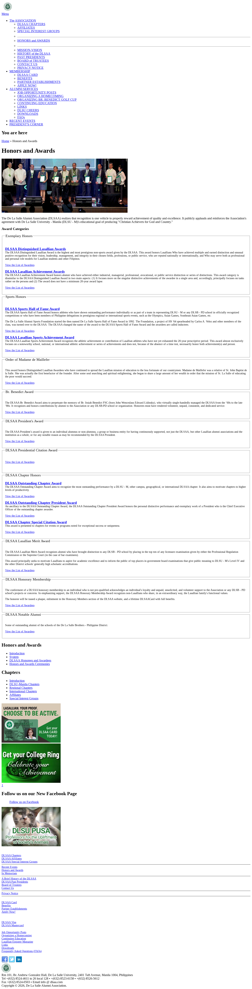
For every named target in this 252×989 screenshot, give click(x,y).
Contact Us (8, 888)
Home (5, 141)
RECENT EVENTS (22, 120)
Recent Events (9, 867)
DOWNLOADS (27, 113)
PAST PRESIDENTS (31, 57)
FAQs (21, 117)
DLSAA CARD (27, 74)
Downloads (8, 948)
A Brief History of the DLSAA (19, 878)
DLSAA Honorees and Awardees (30, 660)
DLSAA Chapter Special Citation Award (36, 522)
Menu (5, 14)
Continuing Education (14, 938)
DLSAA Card (9, 902)
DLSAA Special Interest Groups (19, 861)
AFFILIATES (26, 27)
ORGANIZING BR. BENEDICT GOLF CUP (47, 99)
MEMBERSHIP (19, 71)
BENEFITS (24, 78)
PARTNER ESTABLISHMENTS (38, 82)
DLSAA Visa (9, 922)
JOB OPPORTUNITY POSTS (36, 92)
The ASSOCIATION (22, 20)
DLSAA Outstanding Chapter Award (33, 483)
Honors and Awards (12, 870)
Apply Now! (9, 911)
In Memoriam (9, 873)
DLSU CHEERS (28, 110)
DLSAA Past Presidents (15, 881)
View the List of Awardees (19, 265)
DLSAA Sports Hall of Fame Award (32, 309)
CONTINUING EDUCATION (37, 103)
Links (5, 944)
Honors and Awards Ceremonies (29, 664)
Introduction (17, 653)
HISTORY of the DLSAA (33, 53)
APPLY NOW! (26, 85)
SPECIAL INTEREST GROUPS (38, 31)
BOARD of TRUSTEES (33, 60)
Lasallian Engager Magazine (17, 941)
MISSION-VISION (29, 50)
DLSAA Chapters (11, 855)
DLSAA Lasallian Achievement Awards (35, 271)
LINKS (22, 106)
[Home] (52, 10)
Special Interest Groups (23, 698)
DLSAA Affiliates (12, 858)
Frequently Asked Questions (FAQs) (22, 951)
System (14, 657)
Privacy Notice (10, 893)
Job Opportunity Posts (14, 932)
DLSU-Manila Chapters (24, 684)
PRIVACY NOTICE (30, 67)
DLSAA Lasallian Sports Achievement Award (39, 337)
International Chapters (23, 691)
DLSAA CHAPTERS (31, 24)
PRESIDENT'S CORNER (26, 124)
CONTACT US (27, 64)
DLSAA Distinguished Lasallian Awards (35, 249)
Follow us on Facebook (24, 802)
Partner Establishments (14, 908)
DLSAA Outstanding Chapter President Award (41, 503)
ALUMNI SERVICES (23, 89)
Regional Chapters (20, 687)
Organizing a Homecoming (17, 935)
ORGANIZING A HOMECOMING (40, 96)
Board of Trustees (11, 884)
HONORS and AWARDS (33, 40)
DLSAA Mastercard (13, 925)
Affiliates (15, 694)
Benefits (6, 905)
